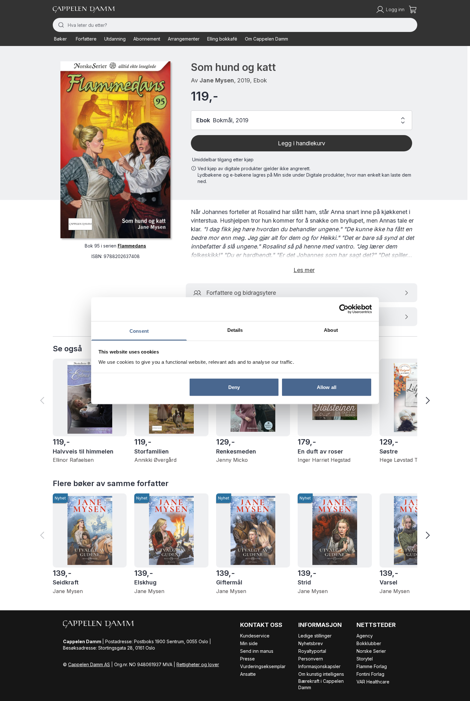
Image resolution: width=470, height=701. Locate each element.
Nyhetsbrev (310, 643)
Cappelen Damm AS (89, 664)
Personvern (310, 658)
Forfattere (86, 39)
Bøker (60, 39)
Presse (247, 658)
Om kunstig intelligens (321, 674)
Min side (249, 643)
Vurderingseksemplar (263, 666)
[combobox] (235, 25)
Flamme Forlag (371, 666)
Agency (364, 635)
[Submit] (60, 25)
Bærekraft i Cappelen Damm (321, 684)
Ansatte (248, 674)
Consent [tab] (139, 330)
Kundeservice (255, 635)
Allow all (326, 387)
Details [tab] (235, 329)
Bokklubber (368, 643)
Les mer (304, 270)
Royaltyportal (312, 651)
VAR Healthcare (372, 681)
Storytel (364, 658)
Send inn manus (256, 651)
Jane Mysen (217, 80)
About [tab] (331, 329)
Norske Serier (371, 651)
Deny (234, 387)
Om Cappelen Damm (266, 39)
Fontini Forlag (370, 674)
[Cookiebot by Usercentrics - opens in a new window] (344, 309)
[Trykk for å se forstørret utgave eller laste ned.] (115, 149)
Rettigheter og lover (197, 664)
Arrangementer (184, 39)
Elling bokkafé (222, 39)
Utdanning (115, 39)
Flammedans (132, 245)
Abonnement (146, 39)
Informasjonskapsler (319, 666)
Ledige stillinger (315, 635)
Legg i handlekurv (301, 143)
